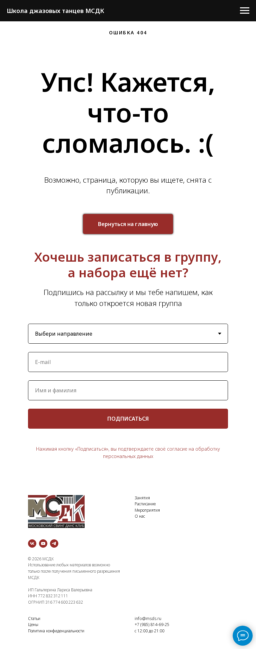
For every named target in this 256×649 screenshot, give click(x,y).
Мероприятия (147, 510)
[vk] (32, 543)
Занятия (142, 498)
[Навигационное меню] (244, 10)
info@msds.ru (148, 618)
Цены (33, 624)
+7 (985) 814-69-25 (152, 624)
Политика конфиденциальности (56, 631)
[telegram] (54, 543)
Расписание (145, 504)
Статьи (34, 618)
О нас (140, 516)
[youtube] (43, 543)
